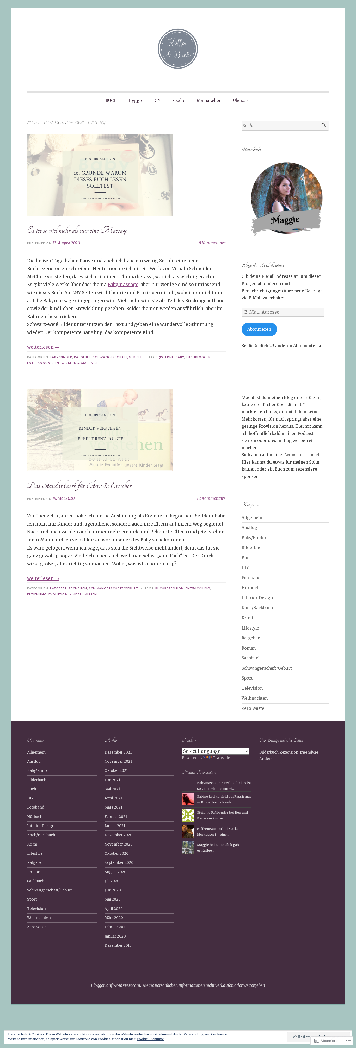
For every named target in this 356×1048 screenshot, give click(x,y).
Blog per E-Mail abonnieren (263, 265)
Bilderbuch (253, 547)
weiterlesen (43, 347)
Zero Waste (253, 708)
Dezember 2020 (118, 835)
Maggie (203, 845)
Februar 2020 (116, 927)
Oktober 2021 (116, 770)
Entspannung (40, 363)
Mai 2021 (112, 789)
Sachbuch (78, 588)
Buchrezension (169, 588)
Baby (180, 357)
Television (252, 688)
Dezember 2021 (118, 752)
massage (89, 363)
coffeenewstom (209, 829)
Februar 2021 (116, 817)
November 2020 (119, 844)
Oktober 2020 (116, 853)
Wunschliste (298, 454)
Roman (249, 648)
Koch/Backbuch (257, 607)
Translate (221, 758)
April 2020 (114, 909)
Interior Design (257, 597)
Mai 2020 (113, 899)
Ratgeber (82, 357)
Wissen (90, 594)
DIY (157, 100)
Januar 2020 (115, 936)
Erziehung (37, 594)
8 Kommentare (212, 243)
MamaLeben (209, 100)
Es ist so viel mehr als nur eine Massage (77, 230)
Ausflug (249, 527)
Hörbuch (250, 587)
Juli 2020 (112, 881)
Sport (247, 678)
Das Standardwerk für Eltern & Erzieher (79, 485)
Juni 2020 (113, 890)
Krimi (247, 617)
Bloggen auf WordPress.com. (116, 985)
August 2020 (115, 872)
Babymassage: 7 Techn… (216, 783)
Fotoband (251, 577)
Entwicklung (67, 363)
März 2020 (114, 918)
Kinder (76, 594)
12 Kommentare (211, 498)
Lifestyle (250, 628)
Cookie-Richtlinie (150, 1039)
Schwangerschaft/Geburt (117, 357)
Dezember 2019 (118, 945)
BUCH (111, 100)
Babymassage (123, 284)
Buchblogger (198, 357)
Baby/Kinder (61, 357)
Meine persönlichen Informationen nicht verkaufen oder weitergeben (204, 985)
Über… (239, 100)
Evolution (58, 594)
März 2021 (113, 807)
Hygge (135, 100)
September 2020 (119, 862)
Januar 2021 (115, 826)
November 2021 (118, 761)
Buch (247, 557)
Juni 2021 (112, 780)
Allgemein (252, 517)
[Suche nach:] (285, 126)
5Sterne (166, 357)
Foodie (178, 100)
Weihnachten (255, 698)
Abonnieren (259, 329)
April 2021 (113, 798)
